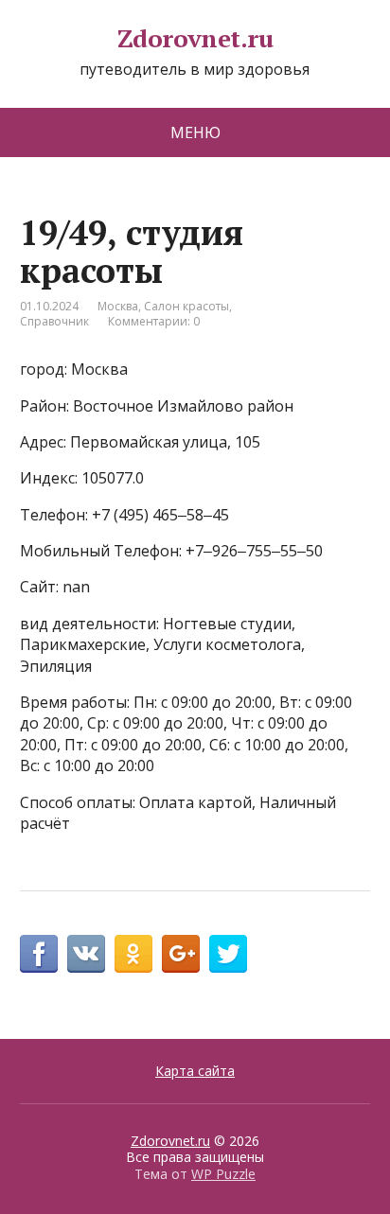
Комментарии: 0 (154, 321)
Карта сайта (195, 1071)
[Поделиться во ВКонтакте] (86, 954)
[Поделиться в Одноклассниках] (133, 954)
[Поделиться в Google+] (181, 954)
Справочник (54, 321)
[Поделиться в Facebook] (39, 954)
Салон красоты (186, 306)
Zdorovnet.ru (195, 38)
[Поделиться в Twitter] (228, 954)
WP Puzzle (223, 1174)
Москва (118, 306)
